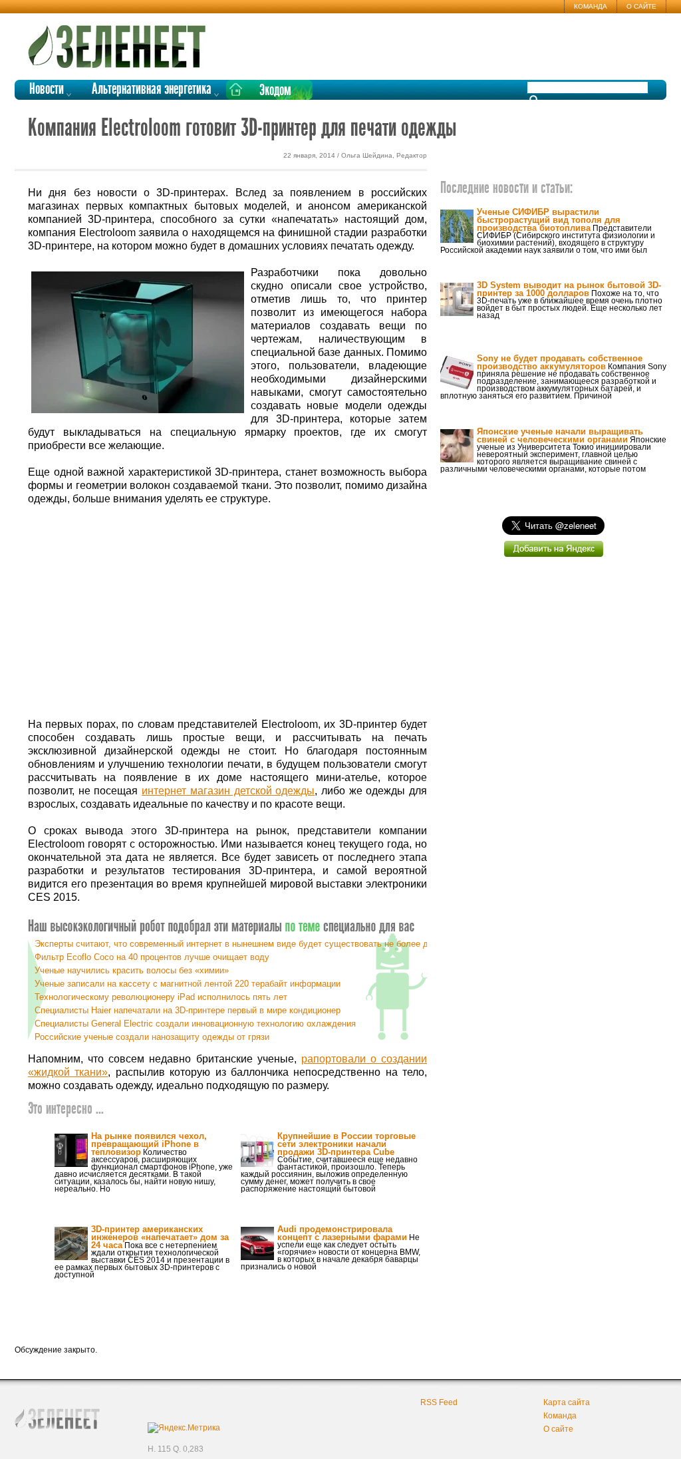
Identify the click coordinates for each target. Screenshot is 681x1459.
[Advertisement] (227, 612)
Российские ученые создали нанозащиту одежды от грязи (152, 1037)
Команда (590, 6)
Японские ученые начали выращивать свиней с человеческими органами (560, 435)
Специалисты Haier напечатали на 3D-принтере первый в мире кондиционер (187, 1010)
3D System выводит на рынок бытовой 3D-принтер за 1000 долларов (569, 289)
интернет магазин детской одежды (228, 790)
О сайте (641, 6)
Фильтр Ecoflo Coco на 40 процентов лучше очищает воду (152, 957)
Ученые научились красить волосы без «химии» (132, 970)
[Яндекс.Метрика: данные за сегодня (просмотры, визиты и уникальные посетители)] (184, 1427)
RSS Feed (439, 1402)
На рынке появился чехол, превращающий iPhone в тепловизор (149, 1144)
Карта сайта (566, 1402)
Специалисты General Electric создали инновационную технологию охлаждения (195, 1024)
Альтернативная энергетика (151, 89)
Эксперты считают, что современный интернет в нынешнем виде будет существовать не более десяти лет (251, 944)
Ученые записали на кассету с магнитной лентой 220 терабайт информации (187, 984)
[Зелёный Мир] (121, 41)
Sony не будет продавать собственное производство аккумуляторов (559, 362)
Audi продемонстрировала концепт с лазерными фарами (342, 1233)
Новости (46, 89)
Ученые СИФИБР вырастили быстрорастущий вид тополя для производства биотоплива (548, 220)
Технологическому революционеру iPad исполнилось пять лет (161, 997)
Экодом (275, 90)
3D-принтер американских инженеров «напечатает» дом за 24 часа (160, 1237)
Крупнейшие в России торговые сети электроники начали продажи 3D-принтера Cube (346, 1144)
